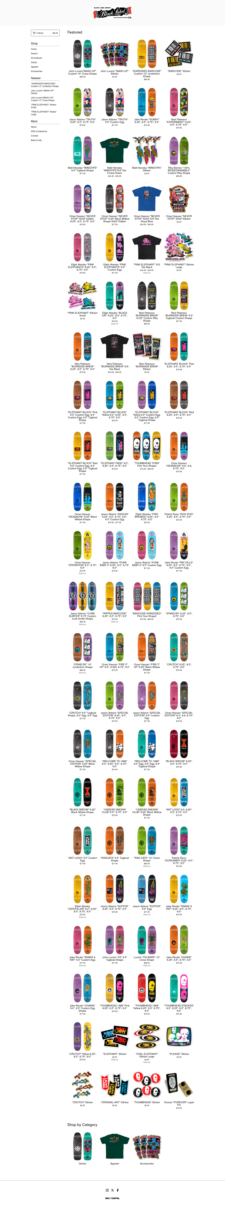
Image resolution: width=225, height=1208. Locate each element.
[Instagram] (107, 1190)
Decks (34, 62)
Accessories (36, 71)
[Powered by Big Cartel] (112, 1198)
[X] (112, 1190)
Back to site (36, 140)
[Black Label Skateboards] (112, 12)
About (33, 126)
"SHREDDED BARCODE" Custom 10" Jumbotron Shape (45, 85)
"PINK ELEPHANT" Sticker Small (43, 106)
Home (34, 48)
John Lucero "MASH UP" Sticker (42, 92)
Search (34, 53)
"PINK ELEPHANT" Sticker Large (43, 113)
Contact (34, 135)
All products (36, 57)
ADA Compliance (39, 131)
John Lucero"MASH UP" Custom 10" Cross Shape (42, 99)
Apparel (34, 66)
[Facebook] (118, 1190)
